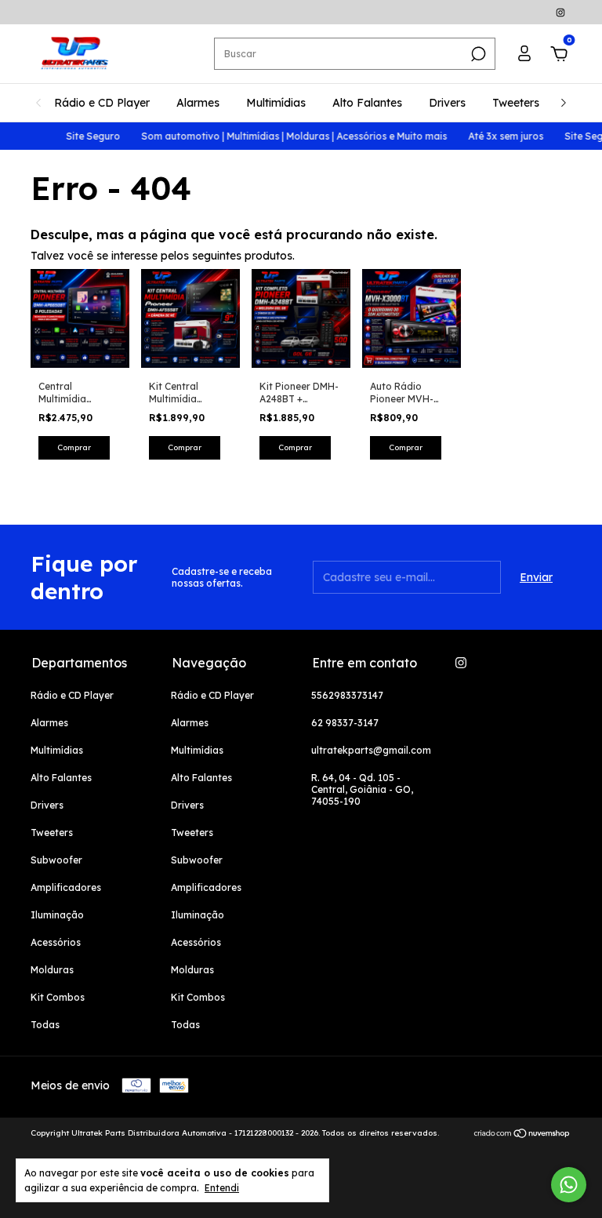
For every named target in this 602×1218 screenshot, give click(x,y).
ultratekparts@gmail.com (371, 750)
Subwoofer (56, 860)
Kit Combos (58, 997)
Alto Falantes (367, 103)
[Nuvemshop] (522, 1135)
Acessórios (56, 942)
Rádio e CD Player (102, 103)
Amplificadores (66, 887)
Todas (45, 1025)
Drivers (447, 103)
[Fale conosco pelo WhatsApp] (568, 1184)
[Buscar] (476, 54)
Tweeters (515, 103)
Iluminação (57, 915)
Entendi (222, 1188)
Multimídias (276, 103)
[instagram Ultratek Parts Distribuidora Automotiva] (560, 12)
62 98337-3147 (345, 723)
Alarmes (197, 103)
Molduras (52, 970)
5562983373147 (347, 695)
